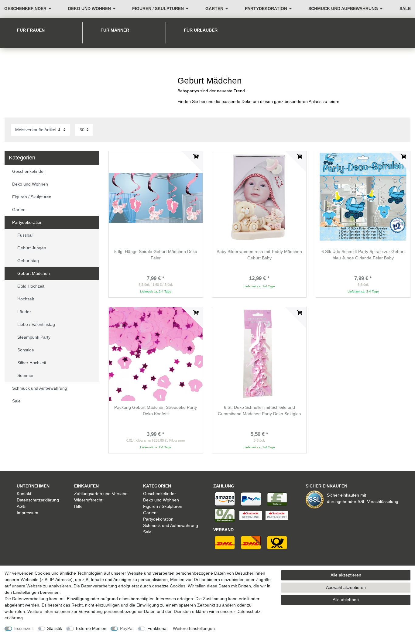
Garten (214, 8)
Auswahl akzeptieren (346, 587)
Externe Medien (91, 628)
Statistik (54, 628)
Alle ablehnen (346, 599)
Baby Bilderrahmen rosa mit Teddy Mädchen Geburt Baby (259, 254)
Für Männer (115, 30)
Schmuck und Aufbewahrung (343, 8)
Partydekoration (266, 8)
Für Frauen (31, 30)
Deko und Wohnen (89, 8)
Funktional (157, 628)
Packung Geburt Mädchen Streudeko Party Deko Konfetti (155, 410)
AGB (21, 506)
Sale (405, 8)
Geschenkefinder (25, 8)
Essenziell (23, 628)
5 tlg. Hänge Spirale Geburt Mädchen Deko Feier (155, 254)
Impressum (27, 512)
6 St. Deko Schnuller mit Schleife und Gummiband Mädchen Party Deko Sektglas (259, 410)
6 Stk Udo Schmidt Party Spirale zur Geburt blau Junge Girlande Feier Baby (363, 254)
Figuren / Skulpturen (158, 8)
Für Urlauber (201, 30)
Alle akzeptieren (346, 575)
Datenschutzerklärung (38, 500)
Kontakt (24, 493)
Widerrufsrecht (88, 500)
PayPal (126, 628)
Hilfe (78, 506)
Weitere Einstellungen (194, 628)
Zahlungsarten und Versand (101, 493)
